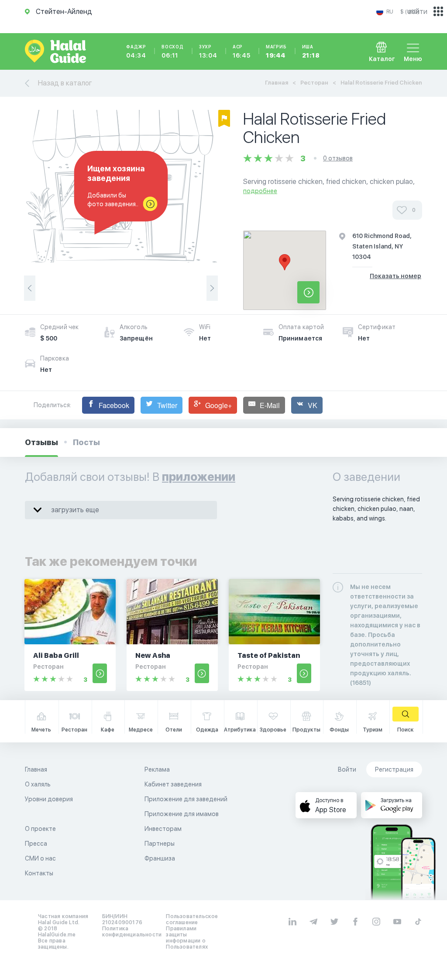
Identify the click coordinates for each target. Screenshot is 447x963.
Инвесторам (163, 828)
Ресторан (314, 82)
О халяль (38, 784)
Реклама (157, 769)
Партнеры (159, 843)
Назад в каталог (65, 83)
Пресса (36, 843)
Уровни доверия (49, 799)
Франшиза (159, 858)
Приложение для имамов (181, 813)
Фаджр (136, 51)
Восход (173, 51)
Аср (242, 51)
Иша (311, 51)
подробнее (260, 190)
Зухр (208, 51)
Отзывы (41, 442)
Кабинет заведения (173, 784)
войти (417, 11)
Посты (86, 442)
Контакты (39, 873)
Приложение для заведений (185, 799)
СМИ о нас (40, 858)
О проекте (40, 828)
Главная (276, 82)
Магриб (276, 51)
